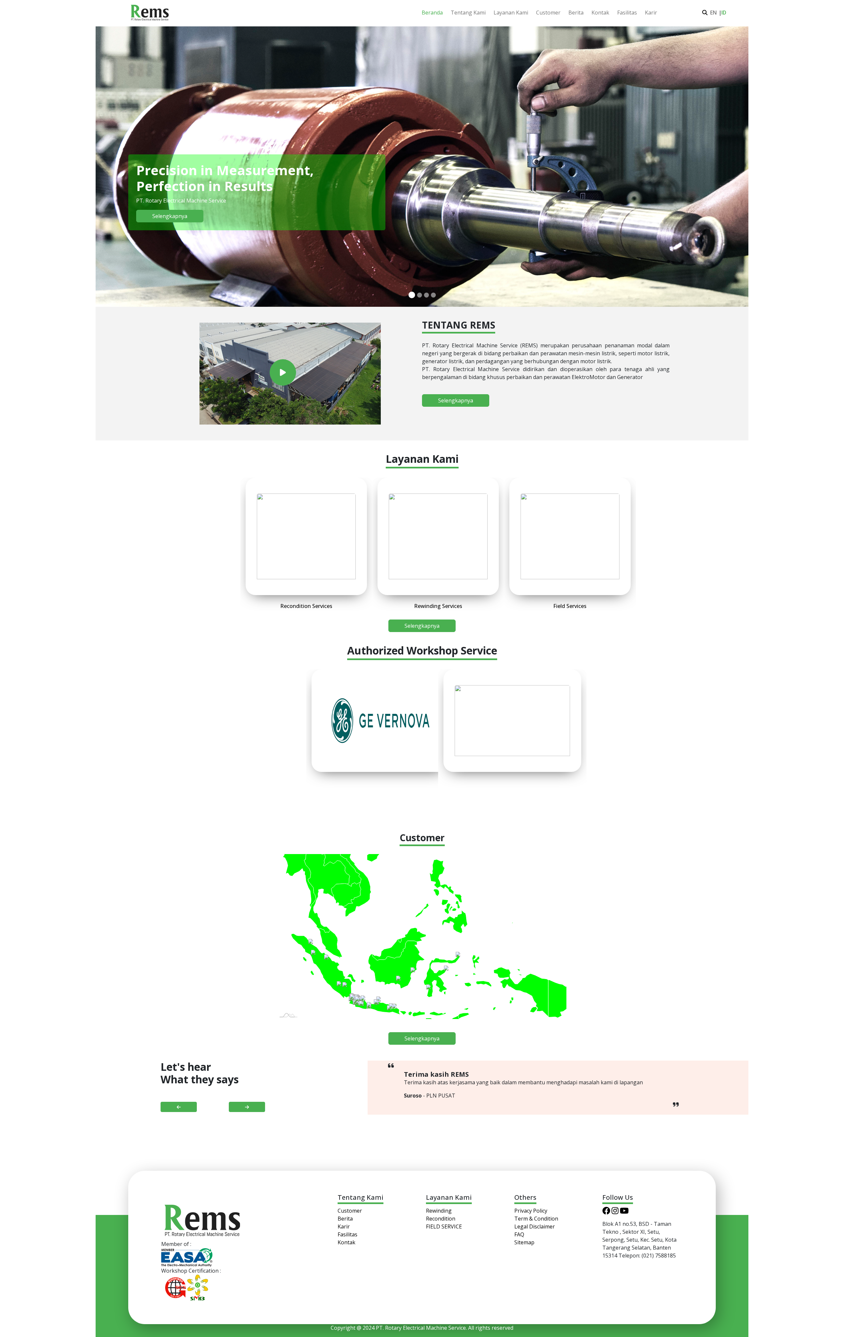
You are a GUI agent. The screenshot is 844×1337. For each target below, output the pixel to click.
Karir (651, 12)
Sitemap (524, 1242)
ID (722, 12)
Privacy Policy (530, 1210)
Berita (576, 12)
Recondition (440, 1218)
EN (712, 12)
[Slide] (411, 295)
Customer (548, 12)
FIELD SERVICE (444, 1226)
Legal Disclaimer (534, 1226)
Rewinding (439, 1210)
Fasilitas (627, 12)
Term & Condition (536, 1218)
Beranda (432, 12)
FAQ (519, 1234)
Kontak (600, 12)
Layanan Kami (511, 12)
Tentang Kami (468, 12)
